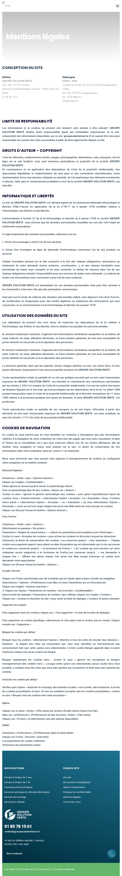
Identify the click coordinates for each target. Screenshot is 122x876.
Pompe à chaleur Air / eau (18, 777)
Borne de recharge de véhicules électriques (27, 792)
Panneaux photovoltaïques (18, 787)
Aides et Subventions (74, 787)
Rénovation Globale (14, 801)
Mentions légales (72, 797)
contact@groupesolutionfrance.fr (22, 831)
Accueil (67, 777)
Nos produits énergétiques (76, 782)
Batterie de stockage (15, 797)
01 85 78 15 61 (18, 826)
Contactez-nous (72, 801)
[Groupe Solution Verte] (6, 6)
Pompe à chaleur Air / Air (17, 782)
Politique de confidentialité (77, 792)
